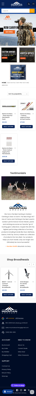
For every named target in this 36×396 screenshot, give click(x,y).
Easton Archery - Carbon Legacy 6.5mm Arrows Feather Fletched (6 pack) (25, 116)
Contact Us (6, 366)
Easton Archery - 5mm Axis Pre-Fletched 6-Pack (7, 116)
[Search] (32, 11)
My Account (6, 345)
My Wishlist (5, 352)
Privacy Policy (6, 369)
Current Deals (22, 348)
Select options (8, 126)
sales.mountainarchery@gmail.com (17, 327)
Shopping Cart (7, 355)
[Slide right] (33, 264)
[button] (3, 4)
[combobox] (18, 11)
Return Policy (6, 373)
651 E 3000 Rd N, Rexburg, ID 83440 (17, 323)
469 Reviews (19, 318)
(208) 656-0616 (11, 332)
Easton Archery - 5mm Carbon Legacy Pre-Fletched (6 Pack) (7, 151)
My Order (5, 348)
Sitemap (5, 376)
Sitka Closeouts (23, 355)
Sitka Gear (21, 352)
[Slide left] (29, 264)
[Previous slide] (1, 30)
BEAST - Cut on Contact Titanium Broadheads (7, 284)
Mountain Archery (20, 393)
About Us (21, 345)
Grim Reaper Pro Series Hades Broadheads (24, 284)
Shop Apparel (9, 32)
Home (4, 83)
